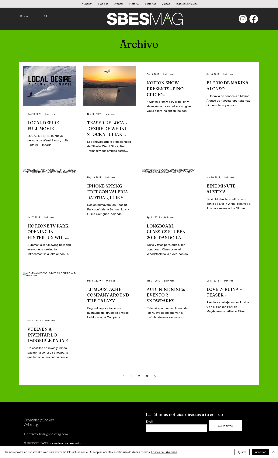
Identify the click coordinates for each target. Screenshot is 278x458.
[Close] (273, 452)
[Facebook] (253, 19)
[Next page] (154, 376)
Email (149, 421)
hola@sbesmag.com (53, 434)
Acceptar (260, 452)
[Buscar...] (45, 16)
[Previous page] (123, 376)
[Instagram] (243, 19)
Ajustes (242, 452)
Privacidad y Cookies (39, 420)
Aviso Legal (32, 424)
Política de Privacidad (164, 452)
